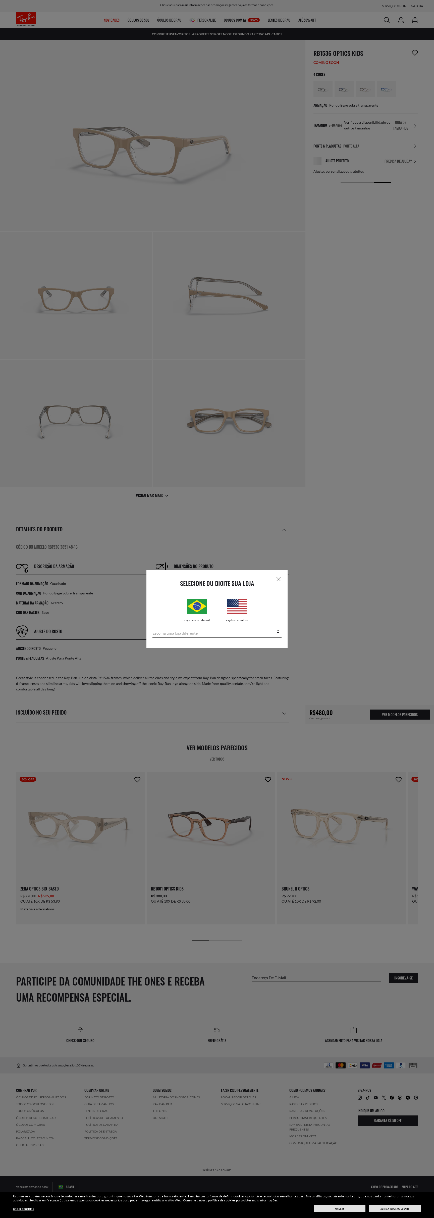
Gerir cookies (23, 1208)
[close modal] (279, 579)
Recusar (339, 1208)
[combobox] (217, 632)
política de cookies (221, 1200)
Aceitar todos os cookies (395, 1208)
